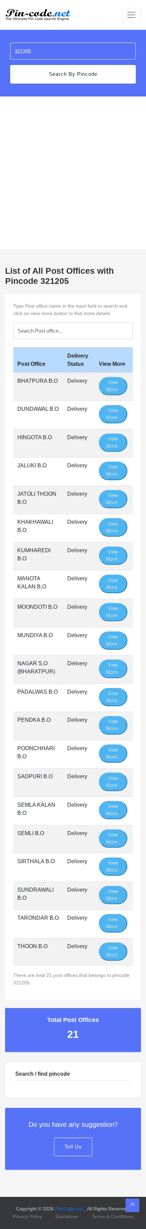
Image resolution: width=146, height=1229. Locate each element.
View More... (113, 386)
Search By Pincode (73, 74)
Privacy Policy (27, 1216)
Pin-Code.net (70, 1208)
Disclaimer (67, 1216)
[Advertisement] (73, 172)
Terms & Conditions (112, 1216)
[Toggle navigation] (131, 15)
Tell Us (73, 1146)
